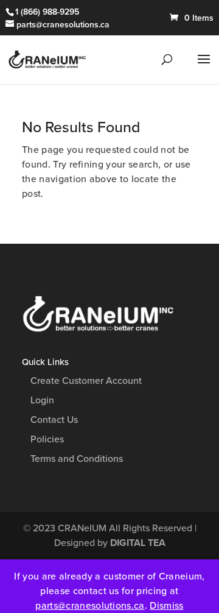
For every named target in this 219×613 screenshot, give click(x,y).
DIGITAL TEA (137, 543)
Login (42, 400)
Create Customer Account (86, 381)
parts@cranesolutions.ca (89, 606)
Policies (47, 439)
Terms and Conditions (76, 459)
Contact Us (54, 420)
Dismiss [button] (166, 606)
